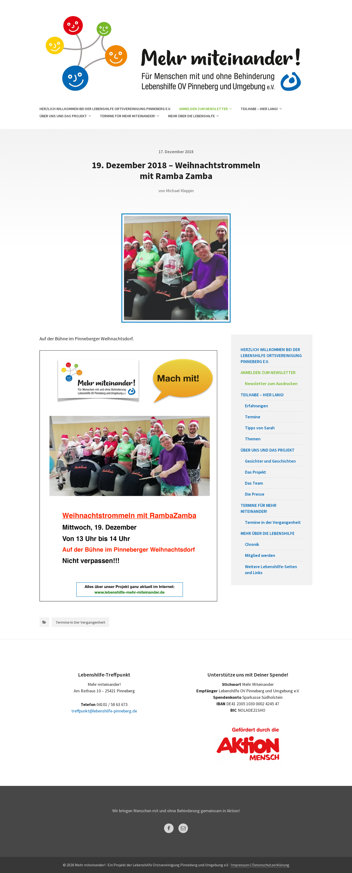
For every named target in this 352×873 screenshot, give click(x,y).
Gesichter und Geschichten (270, 461)
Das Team (254, 483)
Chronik (252, 544)
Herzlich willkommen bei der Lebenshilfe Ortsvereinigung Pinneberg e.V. (105, 108)
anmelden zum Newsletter (203, 108)
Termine (252, 417)
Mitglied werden (260, 555)
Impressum (240, 864)
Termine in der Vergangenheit (80, 622)
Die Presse (254, 494)
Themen (253, 439)
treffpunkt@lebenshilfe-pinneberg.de (104, 711)
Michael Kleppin (180, 190)
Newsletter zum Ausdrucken (271, 383)
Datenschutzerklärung (270, 864)
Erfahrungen (256, 406)
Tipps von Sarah (260, 428)
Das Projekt (255, 472)
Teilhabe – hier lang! (259, 108)
